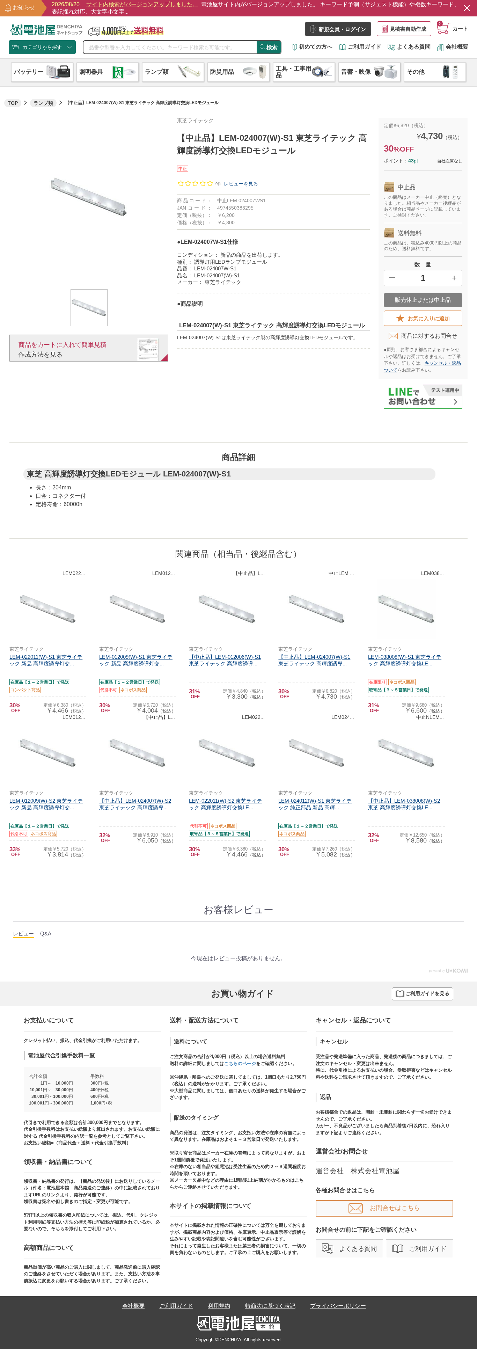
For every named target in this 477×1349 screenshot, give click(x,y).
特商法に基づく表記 (270, 1306)
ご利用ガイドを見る (427, 993)
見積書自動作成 (408, 29)
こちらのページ (240, 1063)
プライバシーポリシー (338, 1306)
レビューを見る (241, 183)
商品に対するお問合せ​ (429, 336)
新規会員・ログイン (342, 29)
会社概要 (457, 47)
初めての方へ (315, 47)
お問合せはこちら (395, 1207)
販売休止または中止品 (423, 300)
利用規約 (219, 1306)
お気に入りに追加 (429, 318)
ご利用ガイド (364, 47)
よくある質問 (414, 47)
